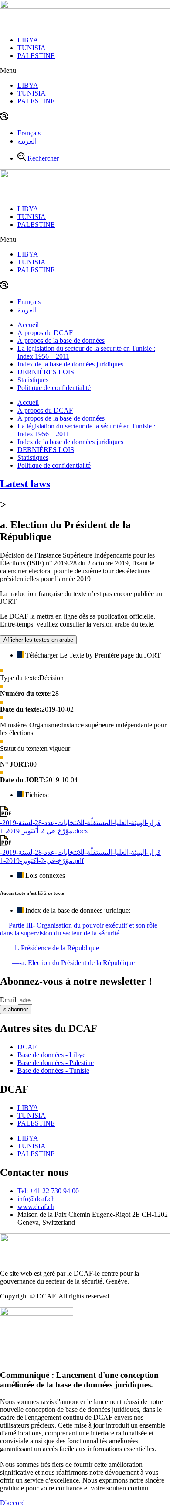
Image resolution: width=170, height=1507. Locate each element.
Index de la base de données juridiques (70, 364)
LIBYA (27, 40)
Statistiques (32, 380)
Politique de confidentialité (54, 387)
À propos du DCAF (45, 332)
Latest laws (25, 484)
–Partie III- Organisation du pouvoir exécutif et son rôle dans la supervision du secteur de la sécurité (78, 929)
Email (9, 1000)
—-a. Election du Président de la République (67, 962)
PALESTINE (36, 55)
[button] (85, 71)
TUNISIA (31, 47)
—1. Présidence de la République (49, 948)
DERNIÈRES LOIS (45, 372)
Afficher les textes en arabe (38, 640)
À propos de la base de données (61, 340)
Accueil (28, 325)
